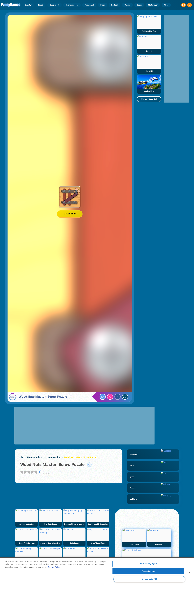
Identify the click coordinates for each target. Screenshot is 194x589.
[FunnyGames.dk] (21, 457)
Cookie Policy (54, 567)
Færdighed (89, 5)
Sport (139, 5)
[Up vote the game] (103, 397)
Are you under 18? (149, 579)
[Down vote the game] (110, 397)
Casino (127, 5)
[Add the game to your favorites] (89, 464)
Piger (102, 5)
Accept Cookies (148, 571)
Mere (166, 5)
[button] (183, 5)
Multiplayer (153, 5)
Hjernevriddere (72, 5)
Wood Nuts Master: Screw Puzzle (80, 457)
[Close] (189, 573)
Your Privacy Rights (148, 563)
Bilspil (40, 5)
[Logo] (10, 5)
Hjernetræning (53, 457)
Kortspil (114, 5)
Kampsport (54, 5)
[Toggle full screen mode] (125, 397)
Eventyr (28, 5)
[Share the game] (117, 397)
